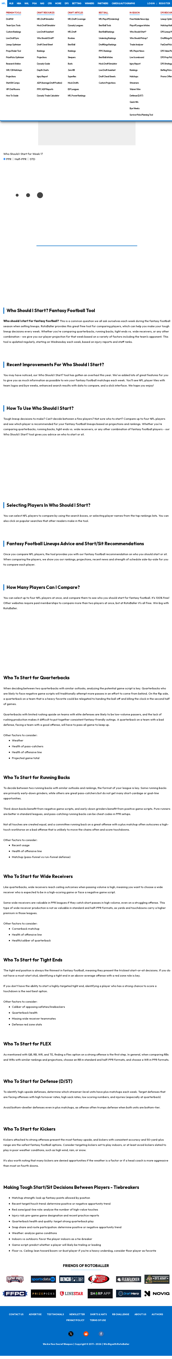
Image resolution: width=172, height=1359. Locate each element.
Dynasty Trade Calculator (48, 95)
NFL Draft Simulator (45, 19)
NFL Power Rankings (76, 95)
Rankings (41, 51)
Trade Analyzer (136, 44)
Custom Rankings (13, 31)
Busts (70, 63)
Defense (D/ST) (136, 95)
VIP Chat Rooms (13, 89)
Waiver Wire (135, 89)
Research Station (13, 63)
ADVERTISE (35, 1314)
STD (32, 159)
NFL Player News (137, 51)
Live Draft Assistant (45, 31)
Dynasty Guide (43, 63)
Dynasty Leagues (75, 25)
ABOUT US (140, 1314)
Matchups (134, 76)
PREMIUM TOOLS (13, 12)
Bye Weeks (134, 108)
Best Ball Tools (105, 25)
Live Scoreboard (137, 57)
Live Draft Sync (12, 38)
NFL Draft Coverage (76, 19)
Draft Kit (9, 19)
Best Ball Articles (106, 57)
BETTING (76, 3)
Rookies (71, 38)
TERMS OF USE (98, 1320)
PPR (8, 159)
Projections (11, 76)
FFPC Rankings (105, 51)
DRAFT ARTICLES (75, 12)
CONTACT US (16, 1314)
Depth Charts (43, 70)
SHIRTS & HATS (98, 1314)
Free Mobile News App (139, 19)
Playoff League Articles (140, 25)
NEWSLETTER (77, 1314)
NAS (42, 3)
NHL (27, 3)
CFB (50, 3)
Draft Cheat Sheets (107, 76)
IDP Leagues (73, 89)
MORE (58, 3)
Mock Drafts (73, 82)
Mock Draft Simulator (46, 25)
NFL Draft (72, 31)
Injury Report (42, 76)
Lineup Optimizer (13, 44)
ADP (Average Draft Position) (49, 82)
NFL (4, 3)
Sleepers (71, 57)
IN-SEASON (135, 12)
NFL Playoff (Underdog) (109, 19)
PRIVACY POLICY (75, 1320)
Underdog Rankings (107, 38)
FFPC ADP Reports (45, 89)
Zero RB (71, 70)
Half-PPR (20, 159)
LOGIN (151, 3)
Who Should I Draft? (45, 38)
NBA (19, 3)
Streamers (134, 82)
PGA (34, 3)
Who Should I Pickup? (139, 38)
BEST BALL (103, 12)
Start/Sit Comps (12, 82)
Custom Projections (107, 82)
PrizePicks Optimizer (15, 57)
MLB (11, 3)
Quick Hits (134, 102)
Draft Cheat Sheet (45, 44)
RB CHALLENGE (120, 1314)
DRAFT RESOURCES (45, 12)
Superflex (72, 76)
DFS (67, 3)
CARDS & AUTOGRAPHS (123, 3)
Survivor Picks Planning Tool (141, 114)
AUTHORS (157, 1314)
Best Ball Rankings (106, 31)
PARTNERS (103, 3)
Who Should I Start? (138, 31)
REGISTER (164, 3)
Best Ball (71, 44)
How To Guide (12, 95)
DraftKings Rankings (107, 44)
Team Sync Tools (13, 25)
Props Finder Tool (13, 51)
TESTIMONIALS (55, 1314)
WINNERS (89, 3)
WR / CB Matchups (14, 70)
